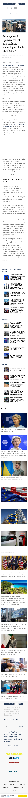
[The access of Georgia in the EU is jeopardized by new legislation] (14, 494)
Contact (6, 787)
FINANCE (4, 55)
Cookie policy (19, 787)
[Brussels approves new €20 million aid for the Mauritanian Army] (14, 420)
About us (22, 784)
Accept (23, 795)
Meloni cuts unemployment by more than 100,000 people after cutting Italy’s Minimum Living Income (13, 652)
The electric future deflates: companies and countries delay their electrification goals (13, 550)
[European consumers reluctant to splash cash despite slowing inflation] (14, 516)
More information (7, 796)
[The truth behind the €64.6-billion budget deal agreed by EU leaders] (14, 687)
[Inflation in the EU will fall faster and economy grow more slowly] (14, 665)
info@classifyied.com (11, 719)
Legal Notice (14, 781)
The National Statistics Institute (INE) (13, 65)
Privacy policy (8, 784)
